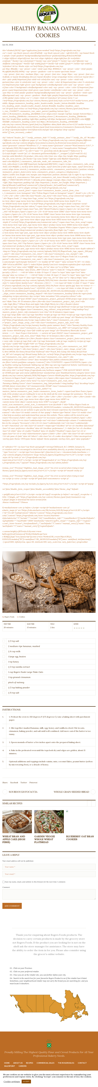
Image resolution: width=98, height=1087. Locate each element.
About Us (17, 1063)
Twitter (23, 782)
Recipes (29, 1063)
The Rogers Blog (66, 1063)
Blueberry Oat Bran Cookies (80, 838)
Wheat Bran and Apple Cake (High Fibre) (13, 839)
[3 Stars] (79, 628)
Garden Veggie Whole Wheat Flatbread (44, 839)
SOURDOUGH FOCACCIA (23, 791)
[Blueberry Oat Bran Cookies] (81, 821)
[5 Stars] (83, 628)
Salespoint (9, 1066)
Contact (82, 1063)
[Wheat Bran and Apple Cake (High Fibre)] (17, 821)
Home (7, 1063)
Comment (6, 887)
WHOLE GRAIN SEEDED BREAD (71, 791)
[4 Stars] (81, 628)
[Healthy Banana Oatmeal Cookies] (49, 582)
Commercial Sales (45, 1063)
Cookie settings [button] (12, 1081)
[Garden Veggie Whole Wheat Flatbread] (49, 821)
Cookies (22, 617)
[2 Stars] (77, 628)
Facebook (14, 782)
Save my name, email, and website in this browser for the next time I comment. (35, 882)
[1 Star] (75, 628)
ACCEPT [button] (26, 1082)
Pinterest (33, 782)
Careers (22, 1066)
